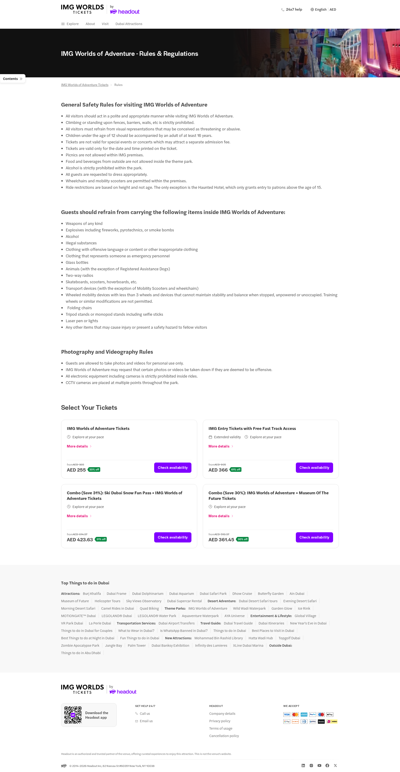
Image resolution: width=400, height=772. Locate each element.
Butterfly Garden (271, 593)
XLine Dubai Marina (248, 645)
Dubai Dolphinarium (147, 593)
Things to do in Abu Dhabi (81, 652)
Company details (222, 713)
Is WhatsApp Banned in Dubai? (184, 630)
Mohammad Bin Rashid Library (218, 638)
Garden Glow (282, 608)
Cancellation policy (224, 735)
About (90, 23)
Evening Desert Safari (300, 601)
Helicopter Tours (107, 601)
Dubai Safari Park (213, 593)
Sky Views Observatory (143, 601)
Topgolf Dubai (289, 638)
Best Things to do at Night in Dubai (87, 638)
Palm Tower (137, 645)
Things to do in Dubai (229, 630)
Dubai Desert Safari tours (258, 601)
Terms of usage (220, 728)
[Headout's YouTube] (319, 765)
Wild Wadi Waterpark (249, 608)
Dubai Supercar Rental (184, 601)
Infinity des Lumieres (211, 645)
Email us (146, 720)
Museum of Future (75, 601)
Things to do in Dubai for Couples (86, 630)
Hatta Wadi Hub (261, 638)
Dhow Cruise (242, 593)
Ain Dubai (297, 593)
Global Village (305, 615)
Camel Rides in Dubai (117, 608)
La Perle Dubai (100, 623)
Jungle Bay (113, 645)
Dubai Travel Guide (238, 623)
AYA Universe (235, 615)
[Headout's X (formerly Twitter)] (335, 765)
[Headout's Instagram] (311, 765)
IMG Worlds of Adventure (207, 608)
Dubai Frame (116, 593)
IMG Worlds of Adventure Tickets (84, 84)
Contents (10, 78)
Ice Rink (304, 608)
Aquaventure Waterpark (200, 615)
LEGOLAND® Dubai (117, 615)
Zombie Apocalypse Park (80, 645)
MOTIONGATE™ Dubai (78, 615)
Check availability (173, 467)
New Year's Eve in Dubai (308, 623)
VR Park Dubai (72, 623)
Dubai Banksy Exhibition (170, 645)
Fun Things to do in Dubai (139, 638)
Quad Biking (149, 608)
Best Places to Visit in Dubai (273, 630)
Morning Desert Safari (78, 608)
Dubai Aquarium (181, 593)
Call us (145, 713)
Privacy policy (219, 720)
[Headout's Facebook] (327, 765)
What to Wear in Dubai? (136, 630)
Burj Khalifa (92, 593)
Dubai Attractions (129, 23)
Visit (105, 23)
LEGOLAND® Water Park (157, 615)
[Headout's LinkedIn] (303, 765)
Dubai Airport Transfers (177, 623)
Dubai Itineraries (271, 623)
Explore (73, 23)
